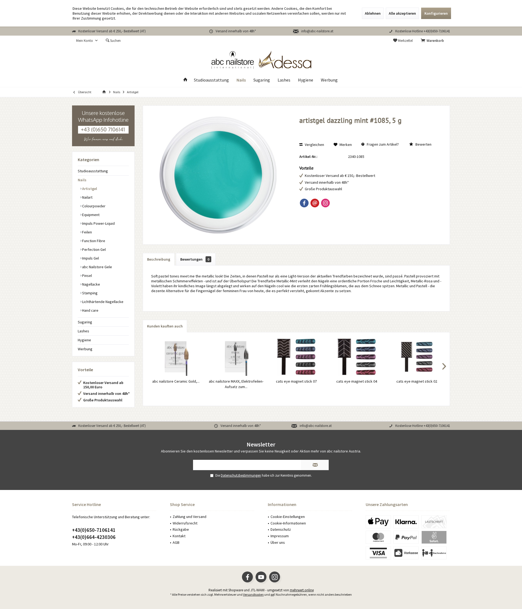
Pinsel (86, 275)
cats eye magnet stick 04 (356, 381)
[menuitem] (433, 41)
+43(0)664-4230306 (94, 537)
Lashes (83, 331)
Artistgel (89, 188)
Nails (82, 179)
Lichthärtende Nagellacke (102, 301)
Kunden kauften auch (165, 326)
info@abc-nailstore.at (317, 31)
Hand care (89, 310)
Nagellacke (90, 284)
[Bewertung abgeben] (368, 128)
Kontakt (179, 535)
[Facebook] (304, 203)
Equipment (90, 214)
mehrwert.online (302, 590)
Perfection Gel (93, 249)
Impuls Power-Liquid (98, 223)
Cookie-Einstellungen (288, 516)
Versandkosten (253, 594)
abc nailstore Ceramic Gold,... (176, 381)
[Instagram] (325, 203)
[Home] (185, 80)
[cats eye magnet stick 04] (356, 357)
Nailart (86, 197)
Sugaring (85, 322)
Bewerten (423, 144)
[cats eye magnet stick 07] (296, 357)
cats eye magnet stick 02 (416, 381)
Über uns (278, 542)
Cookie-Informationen (288, 523)
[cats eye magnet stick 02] (416, 357)
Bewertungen (194, 259)
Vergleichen (314, 144)
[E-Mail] (314, 203)
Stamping (89, 293)
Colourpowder (93, 206)
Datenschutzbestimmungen (241, 475)
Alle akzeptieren (402, 13)
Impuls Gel (90, 258)
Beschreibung (158, 259)
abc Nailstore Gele (96, 266)
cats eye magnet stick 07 (296, 381)
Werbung (85, 348)
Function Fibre (93, 240)
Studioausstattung (93, 170)
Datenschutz (281, 529)
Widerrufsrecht (185, 523)
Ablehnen (373, 13)
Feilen (86, 232)
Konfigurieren (436, 13)
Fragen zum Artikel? (382, 144)
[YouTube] (261, 576)
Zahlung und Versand (189, 516)
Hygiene (84, 340)
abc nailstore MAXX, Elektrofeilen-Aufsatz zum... (236, 384)
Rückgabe (181, 529)
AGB (176, 542)
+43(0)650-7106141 (94, 530)
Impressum (280, 535)
